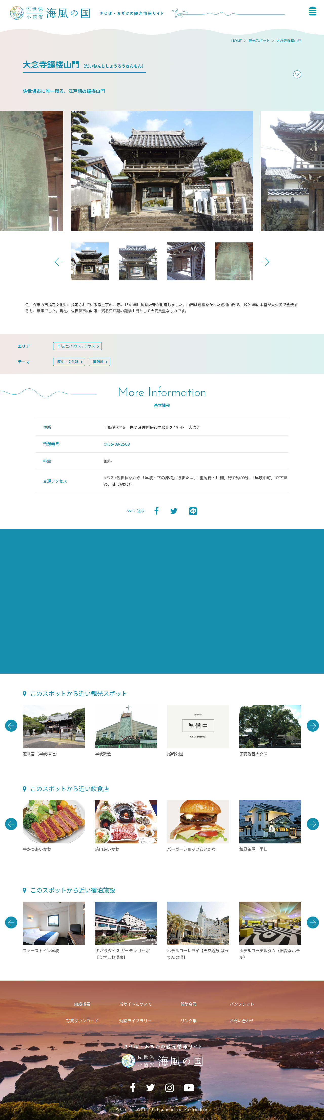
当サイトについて (135, 1004)
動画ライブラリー (135, 1020)
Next (265, 262)
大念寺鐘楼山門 (288, 40)
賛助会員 (188, 1004)
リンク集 (188, 1020)
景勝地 (98, 362)
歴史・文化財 (67, 362)
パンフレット (242, 1004)
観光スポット (259, 40)
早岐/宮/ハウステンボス (76, 346)
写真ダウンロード (82, 1020)
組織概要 (82, 1004)
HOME (236, 40)
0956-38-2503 (117, 444)
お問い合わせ (242, 1020)
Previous (58, 262)
